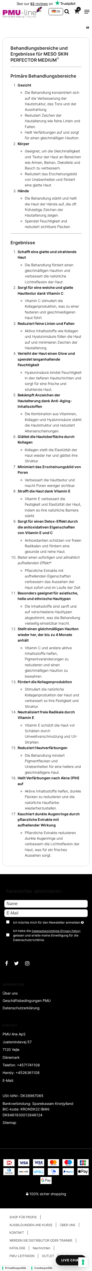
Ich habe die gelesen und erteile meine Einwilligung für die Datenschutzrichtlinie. (46, 935)
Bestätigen (18, 948)
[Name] (46, 903)
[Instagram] (29, 963)
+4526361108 (28, 1072)
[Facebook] (9, 963)
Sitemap (9, 1122)
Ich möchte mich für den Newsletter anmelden (47, 922)
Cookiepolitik (43, 1268)
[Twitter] (19, 963)
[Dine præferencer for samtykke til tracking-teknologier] (83, 1262)
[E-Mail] (46, 912)
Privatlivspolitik (15, 1268)
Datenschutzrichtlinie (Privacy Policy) (56, 931)
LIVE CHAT (71, 1260)
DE (58, 11)
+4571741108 (28, 1065)
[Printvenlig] (87, 27)
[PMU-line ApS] (23, 11)
